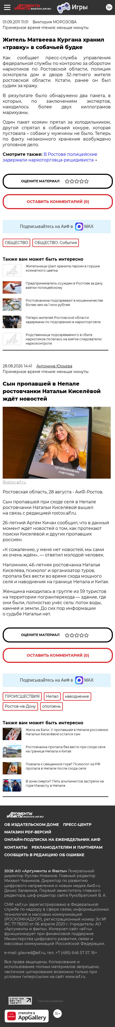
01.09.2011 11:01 (15, 22)
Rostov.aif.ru (14, 482)
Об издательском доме (31, 824)
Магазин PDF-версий (27, 832)
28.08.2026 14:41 (17, 366)
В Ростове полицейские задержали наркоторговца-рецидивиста (50, 157)
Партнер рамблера (50, 1001)
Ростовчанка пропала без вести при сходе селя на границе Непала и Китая (65, 749)
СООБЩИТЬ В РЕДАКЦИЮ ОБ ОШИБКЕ (44, 854)
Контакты (15, 847)
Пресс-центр (77, 824)
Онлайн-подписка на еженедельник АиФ (52, 839)
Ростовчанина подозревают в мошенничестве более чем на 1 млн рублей (64, 302)
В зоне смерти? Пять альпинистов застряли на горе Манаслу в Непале (65, 783)
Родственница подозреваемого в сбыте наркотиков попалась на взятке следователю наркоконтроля (64, 339)
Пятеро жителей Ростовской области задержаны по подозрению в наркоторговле (63, 320)
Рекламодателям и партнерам (67, 847)
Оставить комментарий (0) (58, 201)
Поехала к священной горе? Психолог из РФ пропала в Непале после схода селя (63, 766)
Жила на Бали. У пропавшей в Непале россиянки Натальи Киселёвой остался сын (67, 732)
